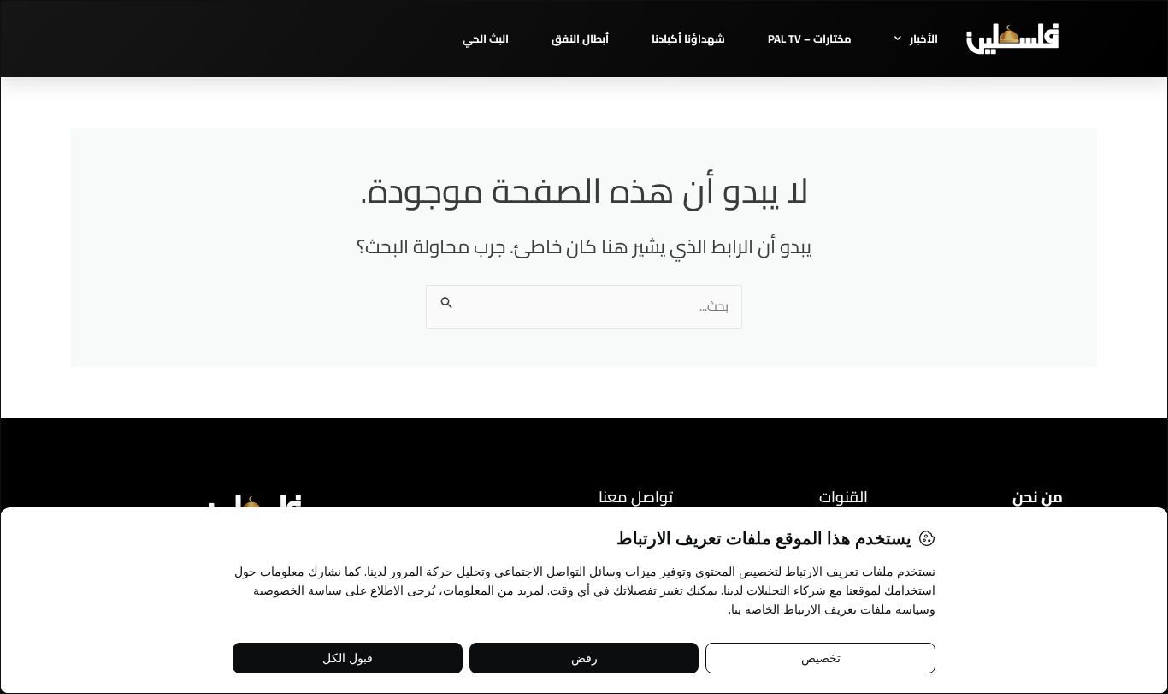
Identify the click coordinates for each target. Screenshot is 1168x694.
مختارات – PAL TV (810, 38)
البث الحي (486, 38)
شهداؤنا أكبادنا (688, 38)
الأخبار (924, 38)
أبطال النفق (580, 38)
